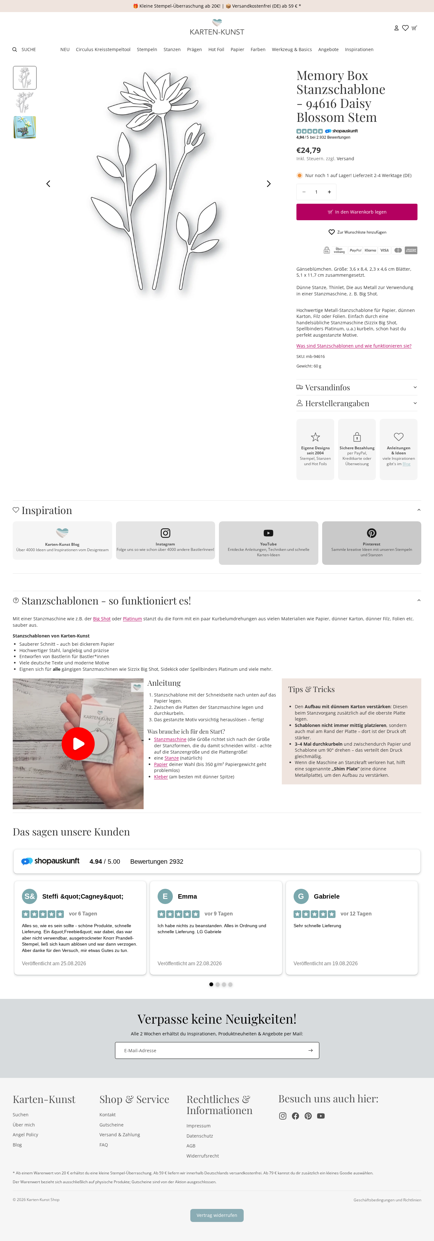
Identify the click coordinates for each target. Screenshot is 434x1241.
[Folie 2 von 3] (25, 102)
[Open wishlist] (405, 27)
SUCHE (29, 49)
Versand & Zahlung (119, 1135)
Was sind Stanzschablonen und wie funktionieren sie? (353, 346)
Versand (345, 158)
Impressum (198, 1126)
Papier (161, 764)
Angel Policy (25, 1135)
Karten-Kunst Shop (43, 1199)
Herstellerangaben (337, 403)
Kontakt (107, 1115)
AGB (190, 1146)
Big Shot (102, 619)
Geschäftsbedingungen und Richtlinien (387, 1200)
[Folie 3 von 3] (25, 127)
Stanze (172, 758)
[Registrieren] (310, 1050)
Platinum (132, 619)
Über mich (24, 1125)
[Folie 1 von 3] (25, 78)
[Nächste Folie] (270, 185)
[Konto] (396, 28)
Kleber (161, 777)
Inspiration (47, 510)
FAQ (103, 1145)
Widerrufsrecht (202, 1156)
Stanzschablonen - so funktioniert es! (106, 600)
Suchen (21, 1115)
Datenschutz (199, 1136)
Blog (406, 463)
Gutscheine (111, 1125)
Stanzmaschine (170, 739)
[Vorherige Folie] (46, 185)
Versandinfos (327, 387)
